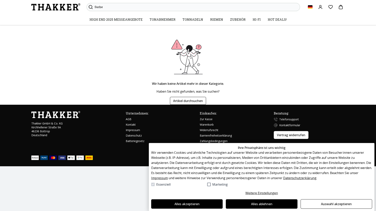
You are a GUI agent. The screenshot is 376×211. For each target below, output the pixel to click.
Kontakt (131, 124)
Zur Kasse (206, 119)
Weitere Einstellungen (261, 193)
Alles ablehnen (261, 204)
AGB (128, 119)
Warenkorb (207, 124)
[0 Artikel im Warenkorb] (341, 7)
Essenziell (163, 184)
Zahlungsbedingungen (214, 141)
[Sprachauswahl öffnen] (310, 7)
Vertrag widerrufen (291, 135)
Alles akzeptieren (187, 204)
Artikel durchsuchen (188, 101)
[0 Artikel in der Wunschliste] (330, 7)
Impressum (159, 178)
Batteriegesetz (135, 141)
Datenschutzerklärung (299, 178)
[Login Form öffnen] (320, 7)
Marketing (220, 184)
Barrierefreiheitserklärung (216, 135)
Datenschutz (134, 135)
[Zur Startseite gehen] (55, 7)
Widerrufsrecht (209, 130)
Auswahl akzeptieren (336, 204)
